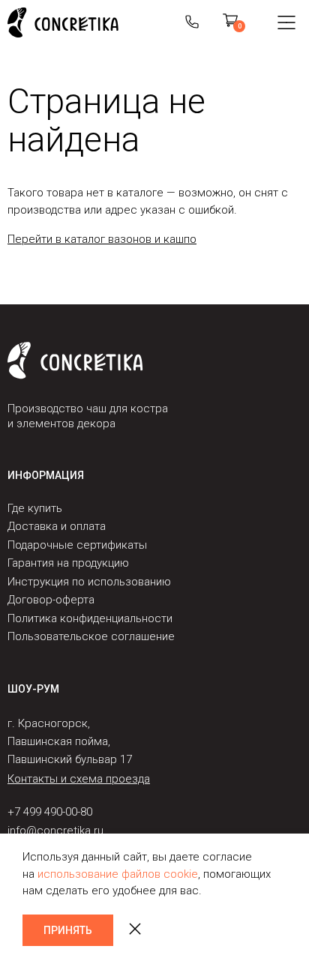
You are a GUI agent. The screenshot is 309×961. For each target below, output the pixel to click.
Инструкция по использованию (89, 581)
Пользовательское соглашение (91, 636)
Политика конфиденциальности (90, 618)
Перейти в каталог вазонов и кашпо (102, 239)
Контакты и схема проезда (79, 779)
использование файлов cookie (118, 874)
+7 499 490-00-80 (50, 812)
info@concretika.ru (56, 830)
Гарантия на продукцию (68, 563)
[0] (230, 22)
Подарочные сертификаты (77, 545)
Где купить (35, 508)
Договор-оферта (51, 599)
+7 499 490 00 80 (192, 22)
